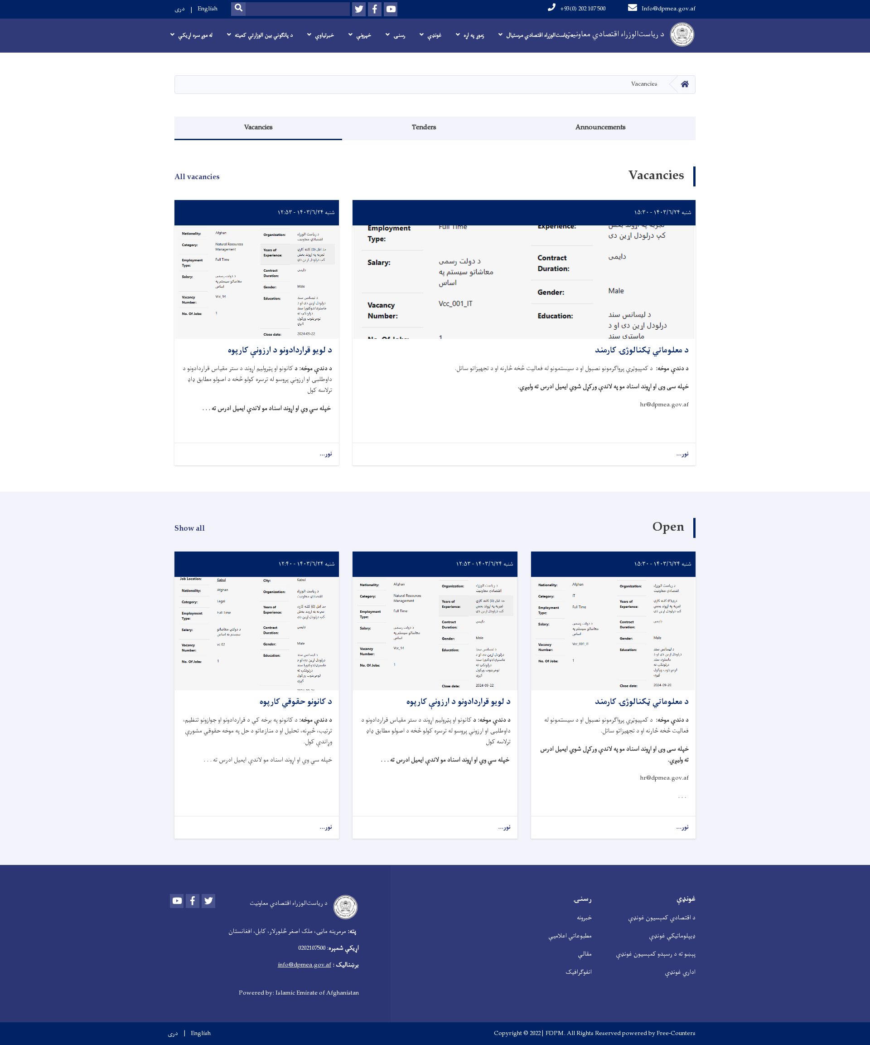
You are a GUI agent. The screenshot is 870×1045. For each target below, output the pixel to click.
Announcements (600, 127)
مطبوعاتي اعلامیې (570, 936)
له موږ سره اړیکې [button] (195, 35)
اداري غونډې (680, 972)
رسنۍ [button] (399, 35)
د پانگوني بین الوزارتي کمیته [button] (264, 35)
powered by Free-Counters (659, 1033)
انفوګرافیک (579, 972)
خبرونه (584, 917)
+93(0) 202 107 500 (582, 9)
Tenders (424, 127)
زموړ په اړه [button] (474, 35)
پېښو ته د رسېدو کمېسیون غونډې (656, 954)
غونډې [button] (434, 35)
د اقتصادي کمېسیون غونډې (662, 917)
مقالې (585, 954)
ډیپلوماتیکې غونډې (672, 936)
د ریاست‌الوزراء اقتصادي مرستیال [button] (539, 35)
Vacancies (258, 127)
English (208, 9)
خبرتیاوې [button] (324, 35)
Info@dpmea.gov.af (669, 9)
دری (179, 9)
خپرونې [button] (363, 35)
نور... (682, 454)
